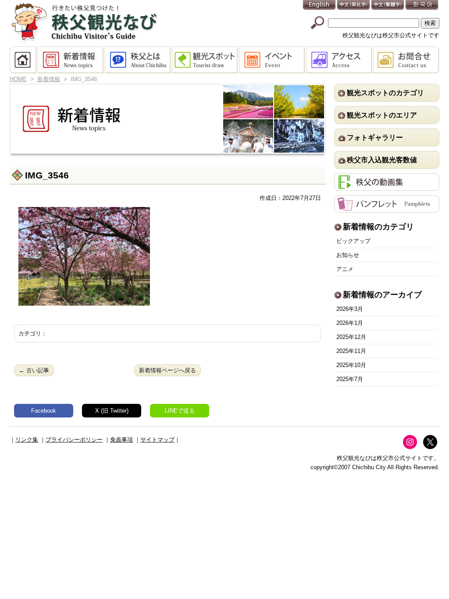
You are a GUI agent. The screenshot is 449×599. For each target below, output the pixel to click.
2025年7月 (349, 379)
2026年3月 (349, 309)
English (320, 5)
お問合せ (406, 60)
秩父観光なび (84, 22)
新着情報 (71, 60)
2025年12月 (351, 337)
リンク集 (26, 439)
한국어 (422, 5)
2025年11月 (351, 351)
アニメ (344, 269)
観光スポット (205, 60)
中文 (354, 5)
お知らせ (347, 255)
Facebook (43, 410)
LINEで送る (180, 410)
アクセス (339, 60)
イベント (272, 60)
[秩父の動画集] (386, 186)
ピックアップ (353, 241)
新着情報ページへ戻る (167, 370)
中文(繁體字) (388, 5)
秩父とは (138, 60)
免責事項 (121, 439)
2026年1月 (349, 323)
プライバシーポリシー (74, 439)
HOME (24, 60)
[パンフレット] (386, 208)
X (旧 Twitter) (111, 410)
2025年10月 (351, 365)
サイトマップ (157, 439)
